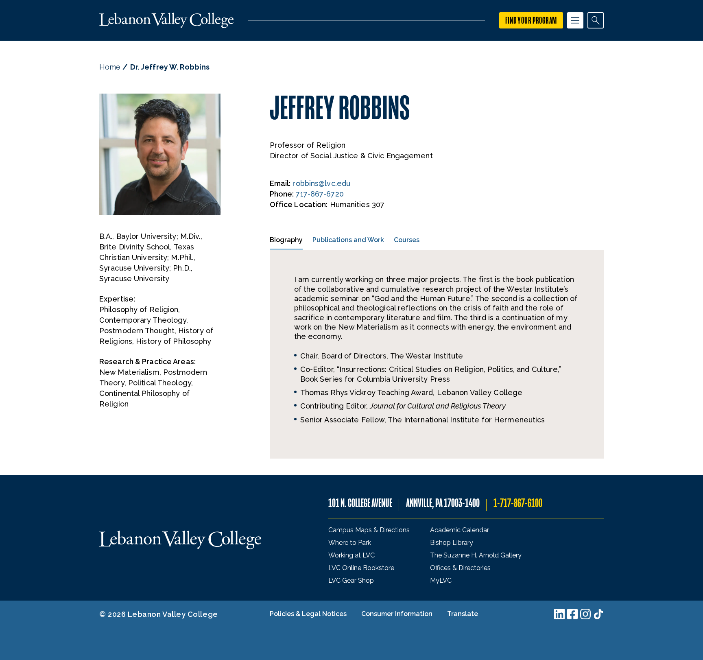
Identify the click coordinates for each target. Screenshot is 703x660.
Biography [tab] (286, 240)
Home (109, 67)
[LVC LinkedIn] (559, 614)
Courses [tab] (406, 240)
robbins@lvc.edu (321, 183)
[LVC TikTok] (598, 614)
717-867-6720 (319, 194)
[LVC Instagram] (585, 614)
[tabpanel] (437, 354)
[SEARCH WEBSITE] (595, 20)
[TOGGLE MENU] (575, 20)
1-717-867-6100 (517, 503)
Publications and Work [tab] (348, 240)
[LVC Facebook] (572, 614)
